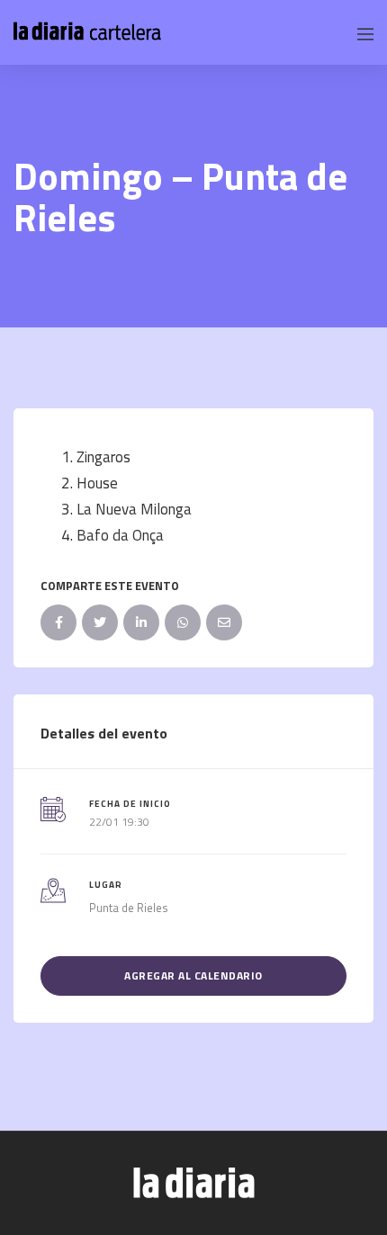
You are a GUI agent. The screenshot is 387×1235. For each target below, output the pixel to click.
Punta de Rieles (128, 908)
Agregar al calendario (193, 975)
